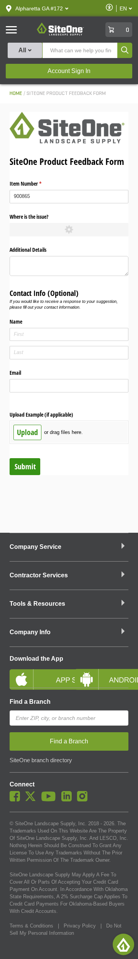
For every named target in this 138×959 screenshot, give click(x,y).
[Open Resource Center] (123, 944)
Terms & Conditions (31, 926)
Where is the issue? (29, 216)
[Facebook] (17, 799)
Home (16, 93)
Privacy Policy (80, 926)
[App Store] (36, 673)
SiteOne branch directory (41, 760)
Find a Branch (30, 701)
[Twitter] (32, 799)
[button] (39, 8)
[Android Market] (101, 673)
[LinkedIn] (68, 799)
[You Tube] (50, 799)
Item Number (34, 183)
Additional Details (28, 249)
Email (15, 372)
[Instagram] (84, 799)
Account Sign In (69, 71)
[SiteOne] (60, 34)
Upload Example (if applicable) (41, 414)
